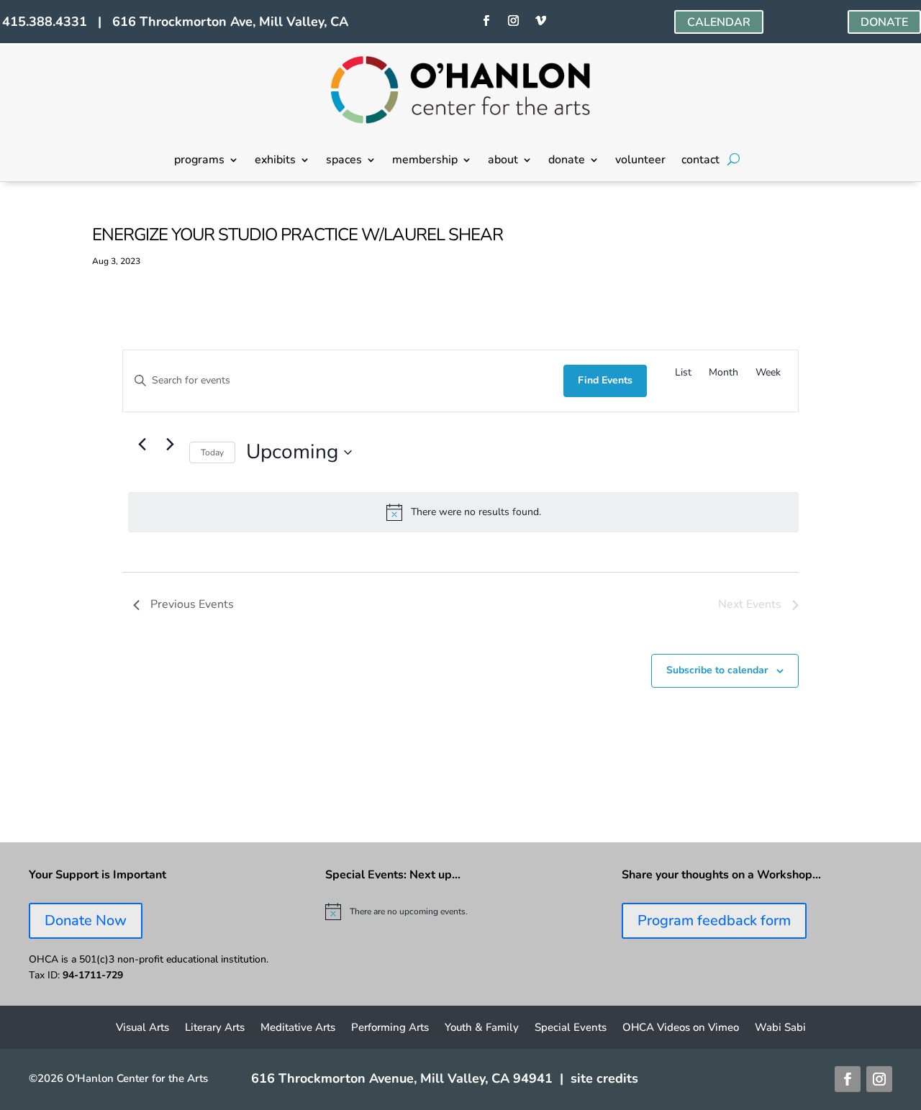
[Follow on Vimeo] (541, 21)
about (503, 161)
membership (425, 161)
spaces (344, 161)
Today (212, 452)
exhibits (275, 161)
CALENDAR (718, 22)
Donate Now (86, 920)
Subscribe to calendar (717, 670)
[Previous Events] (141, 443)
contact (700, 161)
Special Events (571, 1028)
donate (566, 161)
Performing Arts (390, 1028)
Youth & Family (482, 1028)
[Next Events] (169, 443)
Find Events (605, 380)
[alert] (463, 512)
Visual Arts (142, 1028)
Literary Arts (215, 1028)
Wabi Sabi (780, 1028)
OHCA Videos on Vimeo (680, 1028)
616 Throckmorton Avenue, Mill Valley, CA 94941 (402, 1078)
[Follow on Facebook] (486, 21)
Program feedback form (714, 920)
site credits (604, 1078)
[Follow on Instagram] (514, 21)
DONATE (884, 22)
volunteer (640, 161)
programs (199, 161)
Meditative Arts (297, 1028)
